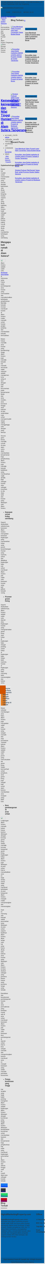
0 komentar (8, 151)
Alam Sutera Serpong (7, 158)
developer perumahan (5, 273)
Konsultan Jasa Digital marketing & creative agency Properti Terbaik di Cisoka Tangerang (32, 59)
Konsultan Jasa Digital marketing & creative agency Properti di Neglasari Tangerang (32, 127)
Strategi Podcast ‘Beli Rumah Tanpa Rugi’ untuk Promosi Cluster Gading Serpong (32, 104)
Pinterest (4, 1201)
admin (7, 137)
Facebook (4, 1186)
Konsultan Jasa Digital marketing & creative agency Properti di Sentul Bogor (32, 81)
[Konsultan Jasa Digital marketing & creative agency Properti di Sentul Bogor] (17, 80)
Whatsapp (4, 1196)
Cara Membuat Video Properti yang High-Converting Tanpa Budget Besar (32, 36)
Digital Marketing (31, 29)
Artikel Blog (28, 12)
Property (8, 162)
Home (8, 12)
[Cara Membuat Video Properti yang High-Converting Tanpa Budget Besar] (17, 35)
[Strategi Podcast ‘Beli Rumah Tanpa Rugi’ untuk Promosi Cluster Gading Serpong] (17, 102)
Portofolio (16, 12)
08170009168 (7, 2)
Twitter (3, 1191)
